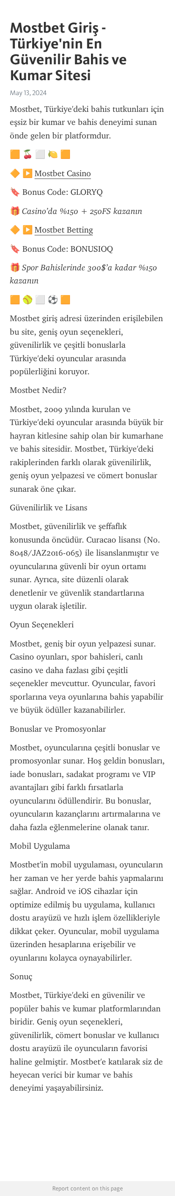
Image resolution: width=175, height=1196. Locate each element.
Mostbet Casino (63, 173)
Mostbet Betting (64, 230)
